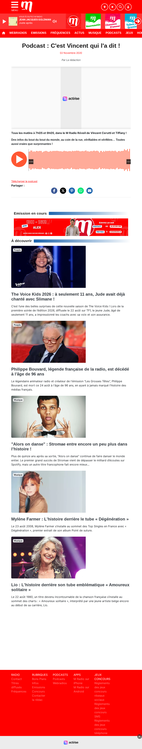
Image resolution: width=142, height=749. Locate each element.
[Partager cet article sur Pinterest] (71, 192)
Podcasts (113, 32)
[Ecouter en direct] (112, 6)
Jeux (129, 32)
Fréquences (60, 32)
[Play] (5, 21)
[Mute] (54, 21)
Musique (94, 32)
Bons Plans (39, 679)
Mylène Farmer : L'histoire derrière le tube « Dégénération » (70, 519)
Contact (16, 679)
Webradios (18, 32)
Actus (79, 32)
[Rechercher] (120, 6)
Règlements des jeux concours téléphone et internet (102, 729)
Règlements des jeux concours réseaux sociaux (102, 691)
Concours (38, 691)
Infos (35, 683)
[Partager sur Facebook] (53, 192)
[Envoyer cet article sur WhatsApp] (80, 192)
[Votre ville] (104, 6)
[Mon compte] (128, 6)
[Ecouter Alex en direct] (71, 227)
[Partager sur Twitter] (62, 192)
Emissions (38, 32)
